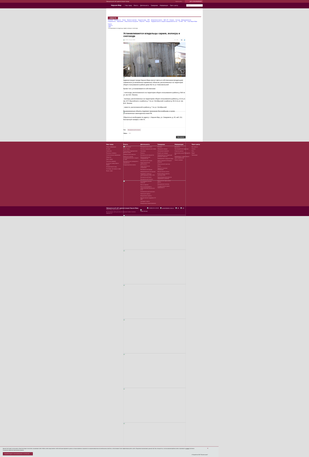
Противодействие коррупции (181, 148)
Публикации (194, 155)
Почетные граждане (111, 161)
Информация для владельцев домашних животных (164, 155)
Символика (109, 151)
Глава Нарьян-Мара (192, 21)
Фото (193, 151)
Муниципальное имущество (147, 155)
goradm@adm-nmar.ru (168, 208)
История (108, 148)
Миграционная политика (163, 184)
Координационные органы (129, 164)
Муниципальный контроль (134, 129)
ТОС (185, 21)
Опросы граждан (179, 160)
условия (187, 448)
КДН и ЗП (166, 20)
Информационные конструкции (147, 171)
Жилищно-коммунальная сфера (148, 148)
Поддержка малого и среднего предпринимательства (164, 21)
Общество (141, 21)
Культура (178, 20)
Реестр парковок (144, 184)
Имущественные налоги (163, 171)
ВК (178, 208)
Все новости (181, 137)
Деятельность (144, 5)
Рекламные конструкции (146, 169)
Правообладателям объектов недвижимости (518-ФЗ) (164, 178)
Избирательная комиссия (129, 154)
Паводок (148, 21)
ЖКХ (148, 20)
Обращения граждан (162, 148)
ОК (183, 208)
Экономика (110, 20)
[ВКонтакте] (181, 40)
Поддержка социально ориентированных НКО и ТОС (147, 174)
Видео (193, 153)
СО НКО (181, 21)
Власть (136, 5)
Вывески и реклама (132, 20)
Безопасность (117, 20)
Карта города (109, 159)
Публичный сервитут (145, 193)
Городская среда (142, 20)
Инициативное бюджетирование (148, 203)
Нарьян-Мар (116, 5)
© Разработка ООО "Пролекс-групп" (200, 454)
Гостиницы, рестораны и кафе (113, 168)
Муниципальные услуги (146, 146)
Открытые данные (179, 151)
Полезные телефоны (111, 153)
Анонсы (193, 148)
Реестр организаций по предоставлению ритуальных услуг (147, 188)
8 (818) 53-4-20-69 (154, 208)
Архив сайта (179, 1)
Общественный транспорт (163, 164)
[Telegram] (184, 40)
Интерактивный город (111, 166)
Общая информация (111, 146)
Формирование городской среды (165, 158)
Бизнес (124, 20)
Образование (120, 21)
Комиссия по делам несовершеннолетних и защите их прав (130, 158)
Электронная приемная (163, 151)
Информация (164, 5)
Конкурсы (172, 20)
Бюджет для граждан (162, 153)
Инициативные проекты (156, 20)
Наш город (128, 5)
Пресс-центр (174, 5)
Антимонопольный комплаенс (147, 191)
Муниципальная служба (146, 160)
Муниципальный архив (145, 177)
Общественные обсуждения (131, 21)
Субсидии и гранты (145, 201)
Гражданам (154, 5)
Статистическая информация (113, 155)
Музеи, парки (109, 170)
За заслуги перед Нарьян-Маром (112, 164)
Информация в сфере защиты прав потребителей (182, 157)
